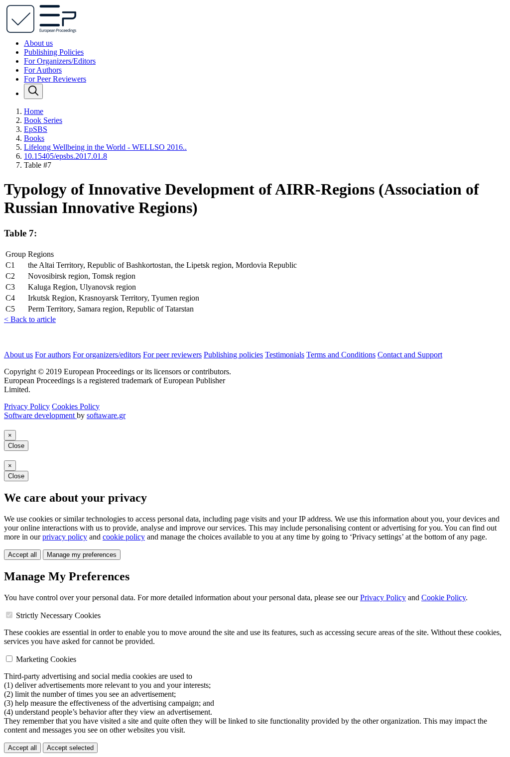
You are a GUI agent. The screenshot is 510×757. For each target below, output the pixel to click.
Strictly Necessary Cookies (58, 615)
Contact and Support (410, 354)
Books (34, 138)
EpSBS (35, 129)
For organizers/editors (107, 354)
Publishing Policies (54, 52)
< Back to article (30, 319)
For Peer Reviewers (55, 79)
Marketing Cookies (46, 659)
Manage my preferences (82, 554)
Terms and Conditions (341, 354)
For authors (53, 354)
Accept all (22, 554)
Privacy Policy (27, 406)
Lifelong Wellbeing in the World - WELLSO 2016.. (105, 147)
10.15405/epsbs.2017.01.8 (65, 156)
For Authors (43, 70)
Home (33, 111)
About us (38, 43)
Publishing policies (233, 354)
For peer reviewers (172, 354)
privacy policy (64, 537)
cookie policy (124, 537)
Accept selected (70, 748)
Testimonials (284, 354)
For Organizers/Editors (60, 61)
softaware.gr (106, 415)
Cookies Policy (76, 406)
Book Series (43, 120)
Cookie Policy (443, 597)
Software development (40, 415)
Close (16, 445)
